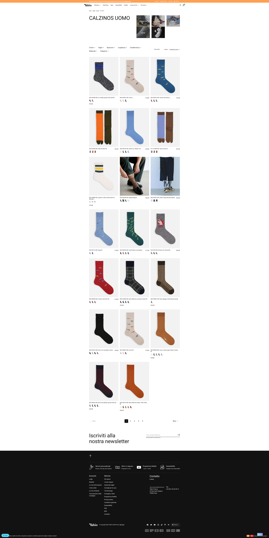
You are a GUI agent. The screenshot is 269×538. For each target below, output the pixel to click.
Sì (248, 536)
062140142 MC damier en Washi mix (130, 149)
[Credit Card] (178, 531)
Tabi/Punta (105, 5)
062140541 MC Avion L (126, 98)
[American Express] (147, 531)
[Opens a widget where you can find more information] (5, 535)
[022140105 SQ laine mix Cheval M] (165, 228)
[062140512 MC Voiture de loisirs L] (165, 76)
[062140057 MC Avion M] (134, 328)
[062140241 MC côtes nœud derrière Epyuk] (165, 176)
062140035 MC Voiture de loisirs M (99, 299)
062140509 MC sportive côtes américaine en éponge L (102, 198)
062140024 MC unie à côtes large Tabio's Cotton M (164, 350)
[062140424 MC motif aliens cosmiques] (134, 228)
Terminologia (108, 491)
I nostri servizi (133, 5)
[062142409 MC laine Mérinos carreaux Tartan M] (134, 277)
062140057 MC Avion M (127, 350)
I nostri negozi (108, 482)
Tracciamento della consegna (95, 495)
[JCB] (157, 531)
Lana (143, 32)
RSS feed (122, 525)
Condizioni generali (110, 502)
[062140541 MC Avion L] (134, 76)
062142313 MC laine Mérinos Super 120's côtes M (133, 403)
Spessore (110, 47)
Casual (173, 21)
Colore (91, 47)
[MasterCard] (168, 531)
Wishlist (91, 482)
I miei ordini (92, 488)
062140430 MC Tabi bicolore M (98, 149)
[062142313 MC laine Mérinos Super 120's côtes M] (134, 381)
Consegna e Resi (109, 494)
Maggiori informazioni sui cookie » (260, 536)
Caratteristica (134, 47)
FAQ (105, 508)
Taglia (100, 47)
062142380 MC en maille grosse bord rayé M (102, 98)
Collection (96, 5)
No (252, 536)
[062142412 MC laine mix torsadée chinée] (103, 328)
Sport (112, 5)
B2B (105, 511)
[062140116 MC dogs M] (103, 228)
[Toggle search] (180, 5)
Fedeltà (126, 5)
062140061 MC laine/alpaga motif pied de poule (164, 299)
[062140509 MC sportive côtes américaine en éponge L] (103, 176)
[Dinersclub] (161, 531)
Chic (158, 21)
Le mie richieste (94, 491)
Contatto (107, 514)
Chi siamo (143, 5)
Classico (143, 21)
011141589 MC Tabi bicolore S (159, 149)
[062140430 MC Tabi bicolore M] (103, 127)
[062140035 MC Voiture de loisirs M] (103, 277)
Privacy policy (108, 500)
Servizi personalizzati (102, 466)
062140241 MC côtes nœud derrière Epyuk (163, 198)
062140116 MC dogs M (95, 250)
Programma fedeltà (110, 497)
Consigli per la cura (110, 488)
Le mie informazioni (95, 485)
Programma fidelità (149, 466)
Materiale (92, 51)
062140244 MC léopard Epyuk (128, 198)
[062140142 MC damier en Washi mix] (134, 127)
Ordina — (166, 49)
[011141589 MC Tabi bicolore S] (165, 127)
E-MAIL (152, 479)
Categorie (103, 51)
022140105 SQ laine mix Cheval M (160, 250)
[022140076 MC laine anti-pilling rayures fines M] (103, 381)
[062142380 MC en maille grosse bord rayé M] (103, 76)
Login (91, 479)
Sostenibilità (118, 5)
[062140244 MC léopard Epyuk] (134, 176)
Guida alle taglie (109, 485)
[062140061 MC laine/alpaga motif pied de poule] (165, 277)
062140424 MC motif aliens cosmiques (131, 250)
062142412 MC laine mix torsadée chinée (101, 350)
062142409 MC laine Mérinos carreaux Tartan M (133, 299)
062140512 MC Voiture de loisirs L (160, 98)
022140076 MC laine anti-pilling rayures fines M (102, 403)
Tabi (158, 32)
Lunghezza (121, 47)
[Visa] (173, 531)
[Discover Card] (152, 531)
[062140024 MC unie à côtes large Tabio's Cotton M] (165, 328)
